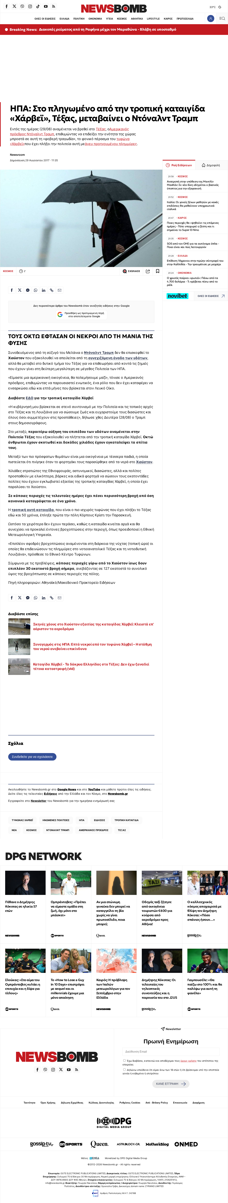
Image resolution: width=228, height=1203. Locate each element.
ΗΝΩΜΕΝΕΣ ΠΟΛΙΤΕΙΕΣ (56, 820)
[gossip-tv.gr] (41, 1144)
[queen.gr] (99, 1144)
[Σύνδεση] (210, 18)
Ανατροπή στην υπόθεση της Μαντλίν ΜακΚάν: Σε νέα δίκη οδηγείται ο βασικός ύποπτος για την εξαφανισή (193, 185)
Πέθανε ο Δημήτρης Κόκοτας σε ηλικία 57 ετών (21, 906)
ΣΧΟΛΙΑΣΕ (134, 271)
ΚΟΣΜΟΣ (122, 18)
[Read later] (157, 271)
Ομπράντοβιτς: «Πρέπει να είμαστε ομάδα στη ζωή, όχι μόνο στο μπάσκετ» (68, 908)
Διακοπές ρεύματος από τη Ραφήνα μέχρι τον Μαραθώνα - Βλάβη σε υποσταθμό (107, 29)
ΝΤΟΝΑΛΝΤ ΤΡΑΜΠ (57, 830)
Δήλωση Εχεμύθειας (72, 1102)
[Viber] (22, 6)
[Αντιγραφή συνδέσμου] (148, 271)
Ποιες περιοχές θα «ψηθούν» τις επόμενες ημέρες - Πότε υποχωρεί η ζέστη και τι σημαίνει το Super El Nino (193, 226)
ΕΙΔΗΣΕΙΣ (99, 820)
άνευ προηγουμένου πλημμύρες (111, 144)
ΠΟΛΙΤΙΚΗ (78, 18)
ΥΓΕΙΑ (109, 18)
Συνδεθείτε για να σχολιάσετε (32, 757)
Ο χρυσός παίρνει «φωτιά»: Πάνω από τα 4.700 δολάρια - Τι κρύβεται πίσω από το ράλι (192, 281)
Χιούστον (144, 462)
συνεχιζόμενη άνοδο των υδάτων (117, 358)
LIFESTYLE (153, 18)
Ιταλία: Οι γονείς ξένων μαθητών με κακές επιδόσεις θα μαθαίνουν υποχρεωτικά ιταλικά (193, 205)
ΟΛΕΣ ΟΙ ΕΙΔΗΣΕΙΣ (45, 18)
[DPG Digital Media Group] (114, 1123)
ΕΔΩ (29, 398)
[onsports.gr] (70, 1144)
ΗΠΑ (81, 820)
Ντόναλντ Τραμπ (99, 352)
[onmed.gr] (186, 1144)
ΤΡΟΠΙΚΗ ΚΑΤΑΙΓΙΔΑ (127, 820)
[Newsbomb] (57, 1057)
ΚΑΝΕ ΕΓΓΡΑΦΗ (167, 1083)
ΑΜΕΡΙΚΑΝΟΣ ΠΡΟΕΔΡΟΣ (93, 830)
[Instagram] (30, 6)
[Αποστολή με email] (59, 290)
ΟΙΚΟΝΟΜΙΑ (95, 18)
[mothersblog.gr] (157, 1144)
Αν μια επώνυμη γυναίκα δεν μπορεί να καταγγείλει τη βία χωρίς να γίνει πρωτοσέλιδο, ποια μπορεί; (113, 913)
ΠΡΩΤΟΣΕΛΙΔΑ (185, 18)
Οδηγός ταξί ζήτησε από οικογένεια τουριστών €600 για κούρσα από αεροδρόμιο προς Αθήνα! (157, 913)
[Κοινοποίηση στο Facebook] (11, 290)
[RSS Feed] (53, 6)
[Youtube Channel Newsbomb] (45, 6)
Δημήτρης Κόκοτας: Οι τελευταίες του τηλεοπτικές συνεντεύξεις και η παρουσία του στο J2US (159, 989)
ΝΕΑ (14, 830)
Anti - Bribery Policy (157, 1102)
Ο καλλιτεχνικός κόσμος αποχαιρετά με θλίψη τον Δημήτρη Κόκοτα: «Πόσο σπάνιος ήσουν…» (204, 911)
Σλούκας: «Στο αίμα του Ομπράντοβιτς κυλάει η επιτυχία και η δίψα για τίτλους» (22, 986)
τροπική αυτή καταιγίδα (33, 510)
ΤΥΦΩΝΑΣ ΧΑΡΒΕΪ (22, 820)
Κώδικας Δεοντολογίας (101, 1102)
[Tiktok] (38, 6)
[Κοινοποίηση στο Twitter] (19, 290)
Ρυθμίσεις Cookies (130, 1102)
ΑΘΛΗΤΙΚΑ (137, 18)
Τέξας (101, 129)
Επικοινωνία (180, 1102)
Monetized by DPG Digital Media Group (126, 1158)
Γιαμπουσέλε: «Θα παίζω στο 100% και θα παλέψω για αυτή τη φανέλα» (204, 986)
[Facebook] (6, 6)
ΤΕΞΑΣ (122, 830)
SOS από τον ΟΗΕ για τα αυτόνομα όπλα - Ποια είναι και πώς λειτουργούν (193, 245)
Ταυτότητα (29, 1102)
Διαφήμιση (198, 1102)
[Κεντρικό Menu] (222, 18)
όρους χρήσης (188, 1060)
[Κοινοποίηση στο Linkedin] (43, 290)
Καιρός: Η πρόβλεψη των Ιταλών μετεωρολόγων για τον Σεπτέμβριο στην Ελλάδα (113, 989)
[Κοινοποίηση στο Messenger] (27, 290)
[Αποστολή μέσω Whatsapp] (35, 290)
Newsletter (38, 801)
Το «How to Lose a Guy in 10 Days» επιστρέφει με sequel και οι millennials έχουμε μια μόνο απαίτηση (67, 989)
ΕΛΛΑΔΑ (64, 18)
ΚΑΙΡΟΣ (168, 18)
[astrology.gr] (128, 1144)
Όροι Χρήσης (48, 1102)
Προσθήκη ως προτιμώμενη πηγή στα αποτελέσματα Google (84, 315)
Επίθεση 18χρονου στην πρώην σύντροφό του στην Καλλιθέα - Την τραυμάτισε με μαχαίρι (195, 262)
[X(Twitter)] (14, 6)
